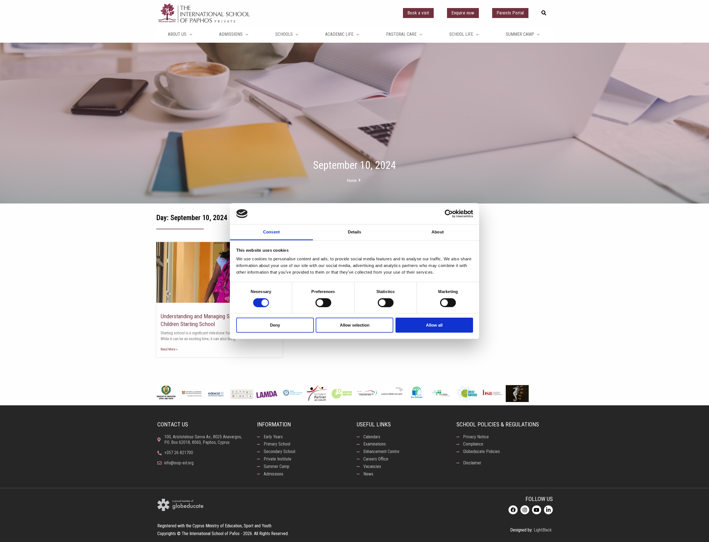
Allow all (434, 325)
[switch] (323, 302)
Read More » (169, 349)
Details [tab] (354, 232)
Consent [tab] (271, 232)
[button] (544, 13)
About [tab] (437, 232)
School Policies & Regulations (497, 424)
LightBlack (543, 530)
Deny (275, 325)
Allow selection (354, 325)
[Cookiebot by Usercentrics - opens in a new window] (449, 214)
